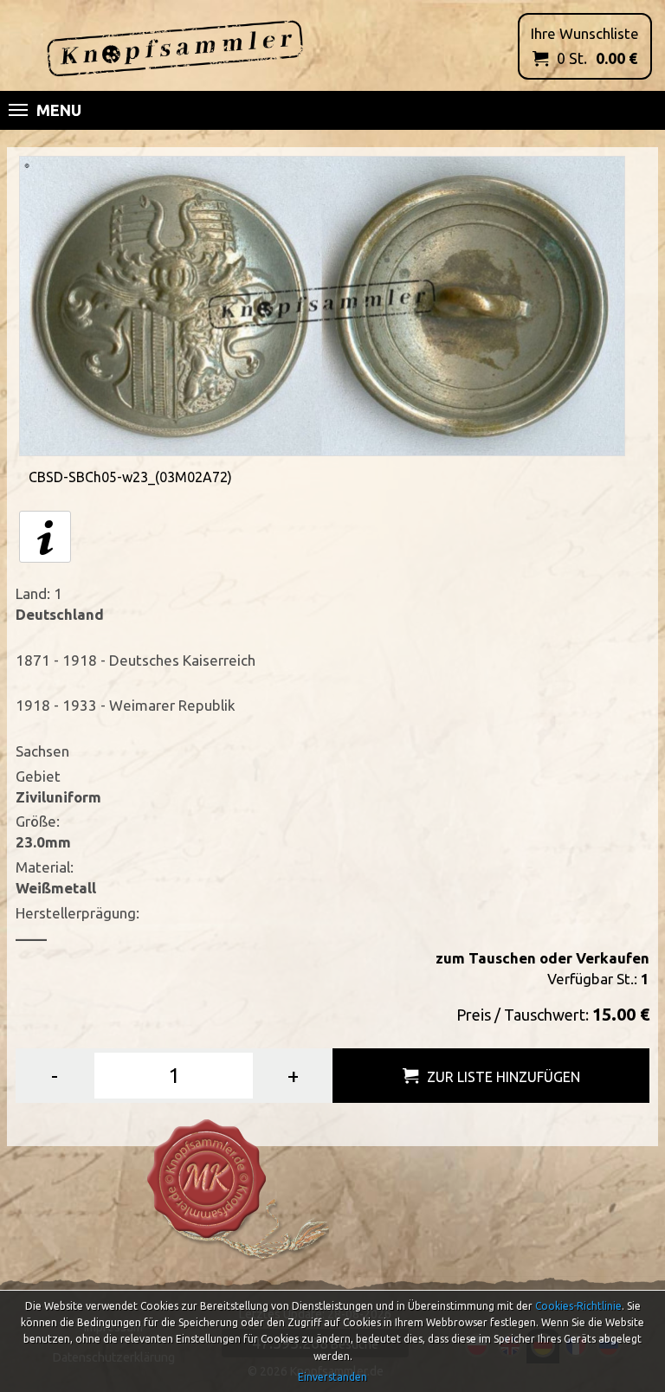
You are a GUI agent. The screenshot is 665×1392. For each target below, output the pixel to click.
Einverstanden (332, 1376)
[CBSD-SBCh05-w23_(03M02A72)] (322, 304)
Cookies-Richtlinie (578, 1305)
